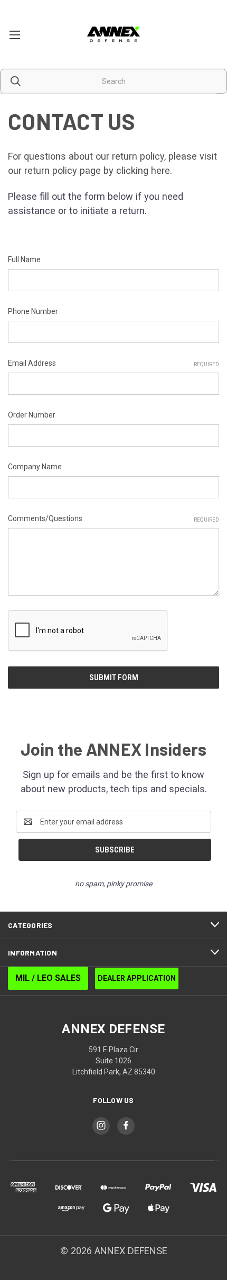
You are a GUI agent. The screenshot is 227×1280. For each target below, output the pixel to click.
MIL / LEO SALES (48, 978)
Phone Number (33, 311)
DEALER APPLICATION (137, 978)
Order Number (31, 415)
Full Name (24, 259)
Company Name (35, 466)
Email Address (113, 363)
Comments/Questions (113, 518)
